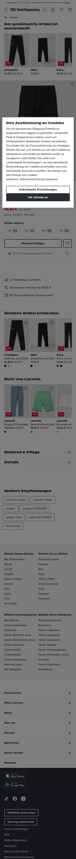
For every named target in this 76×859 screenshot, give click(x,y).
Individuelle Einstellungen (38, 189)
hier (64, 171)
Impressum (52, 179)
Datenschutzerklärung (32, 179)
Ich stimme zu (38, 197)
